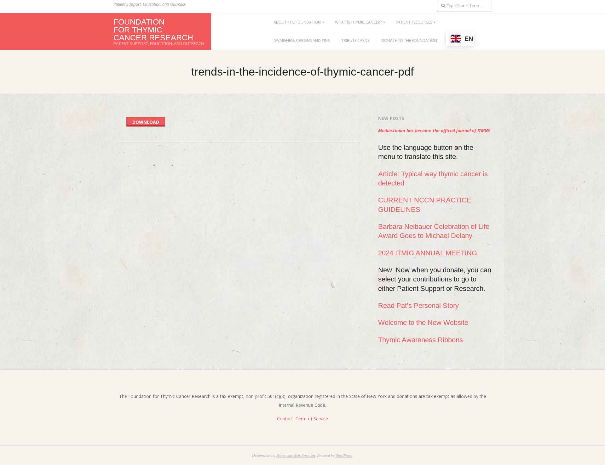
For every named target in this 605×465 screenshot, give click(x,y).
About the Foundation (297, 22)
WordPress (343, 455)
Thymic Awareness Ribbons (420, 340)
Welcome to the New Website (423, 322)
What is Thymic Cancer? (358, 22)
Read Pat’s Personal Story (418, 305)
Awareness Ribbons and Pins (302, 40)
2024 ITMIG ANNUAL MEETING (427, 253)
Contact (285, 419)
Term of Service (312, 419)
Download (145, 122)
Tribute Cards (355, 40)
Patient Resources (414, 22)
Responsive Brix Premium (295, 455)
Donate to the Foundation (409, 40)
